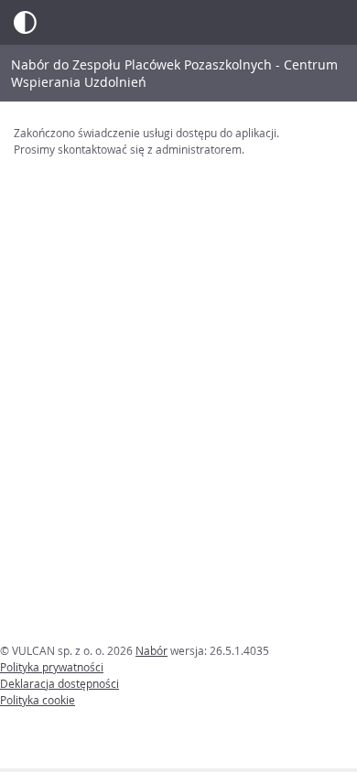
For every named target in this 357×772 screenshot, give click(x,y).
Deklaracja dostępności (59, 683)
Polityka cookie (37, 699)
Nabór (151, 650)
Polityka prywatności (51, 666)
